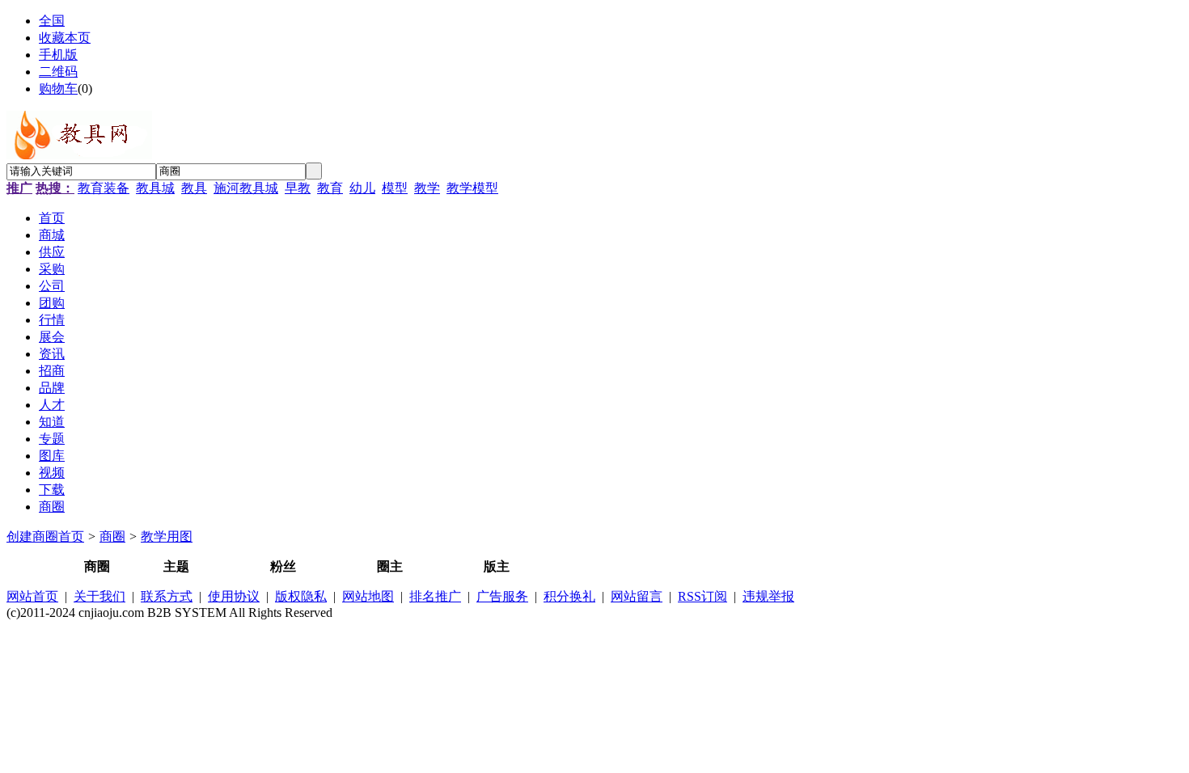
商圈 (112, 536)
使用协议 (234, 596)
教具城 (155, 188)
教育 (330, 188)
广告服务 (502, 596)
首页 (71, 536)
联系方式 (167, 596)
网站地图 (368, 596)
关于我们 (99, 596)
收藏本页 (65, 37)
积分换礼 (569, 596)
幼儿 (362, 188)
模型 (395, 188)
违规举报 (768, 596)
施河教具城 (246, 188)
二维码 (58, 71)
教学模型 (472, 188)
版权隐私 (301, 596)
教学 (427, 188)
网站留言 (636, 596)
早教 (298, 188)
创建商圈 (32, 536)
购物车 (58, 88)
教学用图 (167, 536)
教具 (194, 188)
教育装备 (103, 188)
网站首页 (32, 596)
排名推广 (435, 596)
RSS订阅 (702, 596)
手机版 (58, 54)
